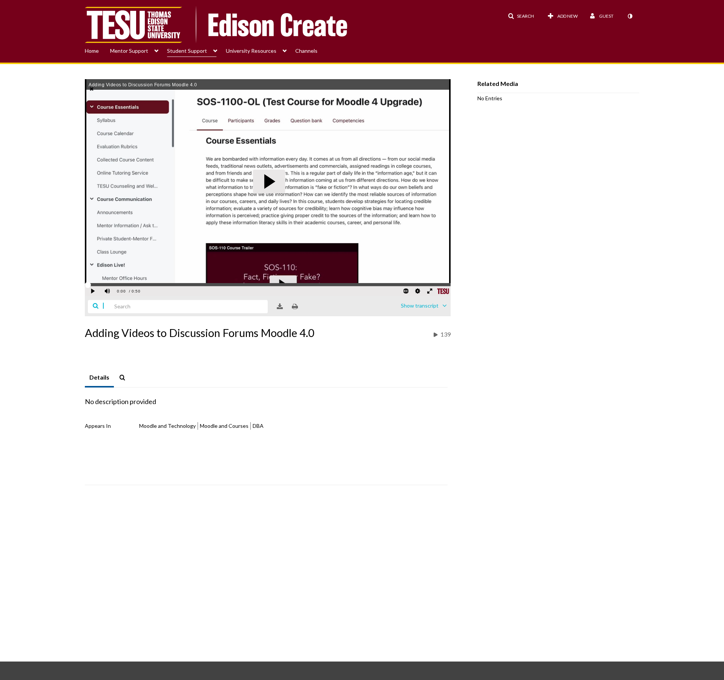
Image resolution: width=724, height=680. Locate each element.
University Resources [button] (251, 50)
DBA (258, 426)
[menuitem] (97, 50)
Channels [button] (306, 50)
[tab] (99, 377)
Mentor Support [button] (129, 50)
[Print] (295, 306)
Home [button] (92, 50)
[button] (521, 16)
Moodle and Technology (167, 426)
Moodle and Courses (224, 426)
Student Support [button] (187, 50)
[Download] (280, 306)
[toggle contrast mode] (629, 16)
